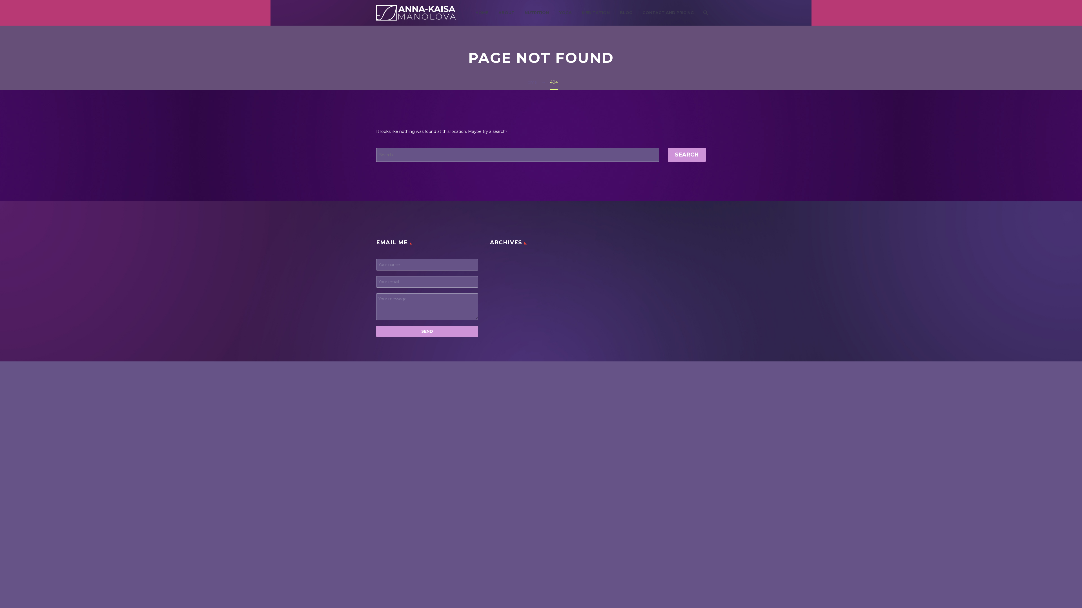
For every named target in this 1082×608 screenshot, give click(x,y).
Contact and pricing (668, 12)
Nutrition (537, 12)
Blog (626, 12)
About (506, 12)
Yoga (565, 12)
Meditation (596, 12)
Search (687, 154)
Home (481, 12)
